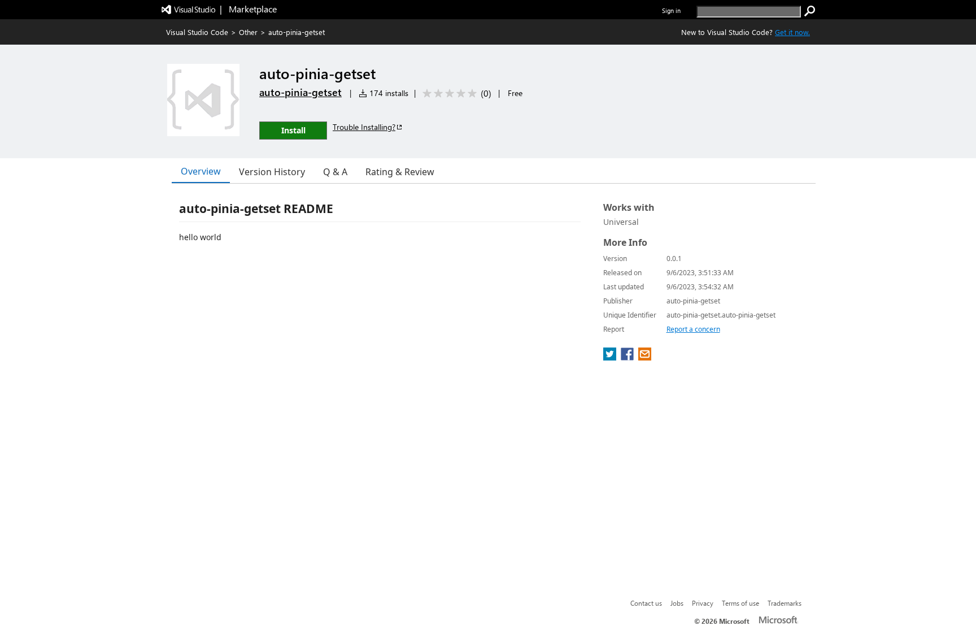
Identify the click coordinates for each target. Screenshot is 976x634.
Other (248, 32)
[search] (810, 11)
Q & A (335, 172)
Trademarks (784, 602)
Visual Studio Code (197, 32)
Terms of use (740, 602)
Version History (272, 172)
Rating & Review (399, 172)
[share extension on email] (644, 357)
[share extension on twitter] (611, 357)
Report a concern (693, 329)
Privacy (702, 602)
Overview (201, 171)
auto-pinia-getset (300, 92)
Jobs (676, 602)
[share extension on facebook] (628, 357)
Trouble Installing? (364, 126)
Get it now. (792, 32)
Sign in (671, 10)
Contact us (646, 602)
